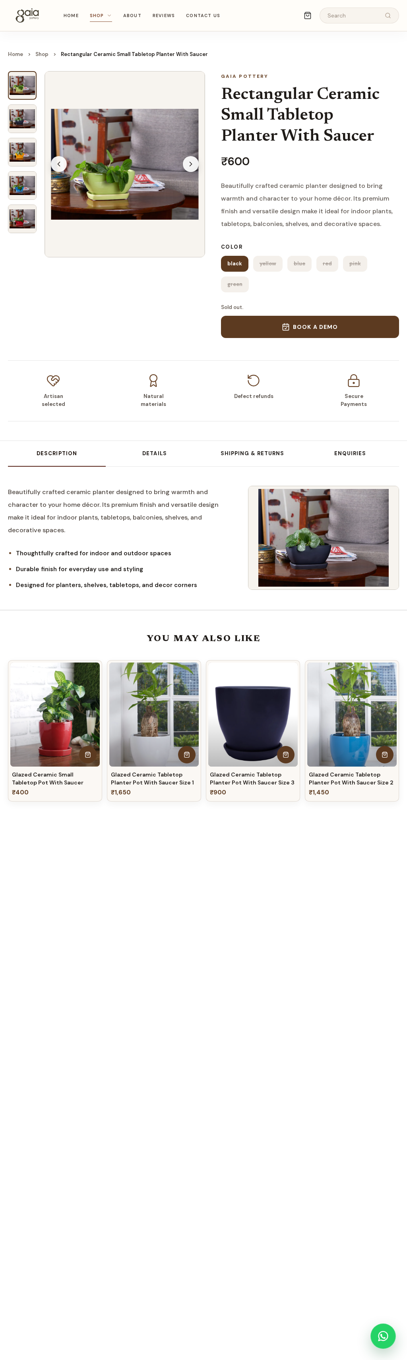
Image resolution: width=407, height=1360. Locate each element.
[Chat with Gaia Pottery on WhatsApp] (383, 1336)
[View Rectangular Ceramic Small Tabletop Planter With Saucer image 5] (22, 219)
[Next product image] (191, 164)
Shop (97, 15)
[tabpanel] (120, 538)
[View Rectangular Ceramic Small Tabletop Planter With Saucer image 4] (22, 185)
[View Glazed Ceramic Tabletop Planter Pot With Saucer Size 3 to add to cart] (286, 754)
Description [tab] (57, 453)
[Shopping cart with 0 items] (307, 15)
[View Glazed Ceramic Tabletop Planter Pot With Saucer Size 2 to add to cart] (384, 754)
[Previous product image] (59, 164)
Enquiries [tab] (350, 453)
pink (355, 263)
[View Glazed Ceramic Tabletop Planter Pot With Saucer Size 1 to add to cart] (187, 754)
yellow (268, 263)
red (327, 263)
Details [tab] (154, 453)
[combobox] (353, 16)
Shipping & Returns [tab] (253, 453)
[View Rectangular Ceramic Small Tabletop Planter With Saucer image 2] (22, 118)
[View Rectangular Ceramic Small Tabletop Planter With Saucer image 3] (22, 152)
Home (71, 15)
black (234, 263)
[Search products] (388, 15)
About (132, 15)
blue (299, 263)
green (234, 284)
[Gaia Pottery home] (27, 15)
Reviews (164, 15)
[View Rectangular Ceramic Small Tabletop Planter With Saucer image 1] (22, 85)
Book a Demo (315, 326)
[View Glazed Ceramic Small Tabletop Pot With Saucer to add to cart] (88, 754)
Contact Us (203, 15)
